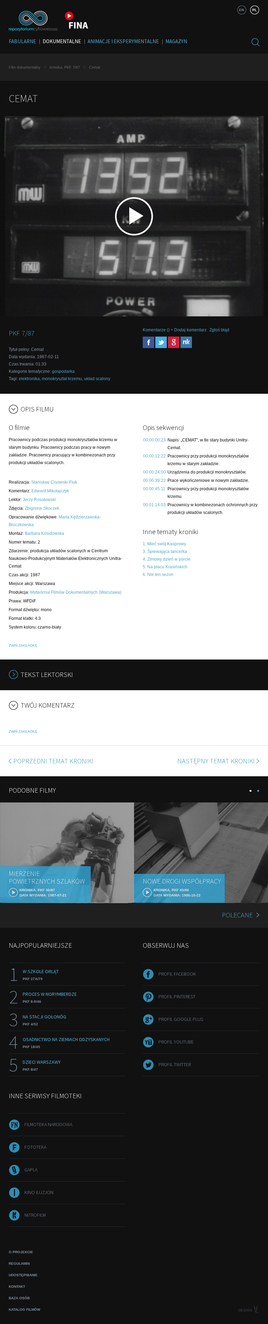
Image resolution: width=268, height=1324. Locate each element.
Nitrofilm (35, 1215)
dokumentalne (62, 41)
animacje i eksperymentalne (123, 41)
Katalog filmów (24, 1309)
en (241, 10)
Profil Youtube (176, 1042)
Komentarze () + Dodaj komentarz (175, 330)
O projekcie (21, 1252)
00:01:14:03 (154, 504)
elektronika (29, 378)
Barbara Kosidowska (44, 533)
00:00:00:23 (154, 440)
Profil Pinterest (176, 996)
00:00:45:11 (154, 488)
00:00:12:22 (154, 456)
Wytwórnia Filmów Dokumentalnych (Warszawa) (75, 592)
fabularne (22, 41)
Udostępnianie (23, 1275)
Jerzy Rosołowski (39, 499)
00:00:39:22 (154, 480)
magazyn (176, 41)
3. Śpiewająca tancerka (165, 551)
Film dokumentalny (24, 67)
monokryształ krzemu (62, 378)
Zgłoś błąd (219, 330)
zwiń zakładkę (23, 645)
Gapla (30, 1170)
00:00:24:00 (154, 472)
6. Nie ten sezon (158, 574)
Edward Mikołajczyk (50, 490)
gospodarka (63, 371)
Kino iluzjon (38, 1192)
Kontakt (17, 1286)
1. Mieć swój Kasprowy (164, 543)
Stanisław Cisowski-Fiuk (54, 482)
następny (216, 760)
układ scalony (97, 378)
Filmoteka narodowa (48, 1124)
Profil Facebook (177, 974)
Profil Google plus (180, 1019)
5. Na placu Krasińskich (165, 566)
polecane (237, 914)
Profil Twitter (174, 1064)
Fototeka (35, 1147)
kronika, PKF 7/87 (65, 67)
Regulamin (19, 1263)
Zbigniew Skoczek (42, 508)
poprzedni (53, 760)
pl (254, 10)
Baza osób (19, 1298)
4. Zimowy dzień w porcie (167, 559)
